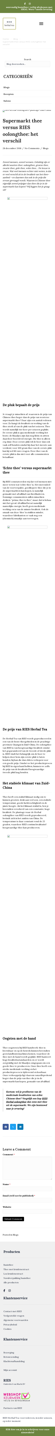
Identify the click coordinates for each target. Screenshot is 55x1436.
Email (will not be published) (19, 1195)
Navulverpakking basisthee (17, 1278)
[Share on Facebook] (6, 1127)
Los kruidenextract (13, 1273)
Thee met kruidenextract (16, 1269)
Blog (15, 39)
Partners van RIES (12, 1408)
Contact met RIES (12, 1311)
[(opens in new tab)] (16, 1396)
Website (7, 1207)
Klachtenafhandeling (14, 1361)
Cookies (7, 1329)
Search (27, 59)
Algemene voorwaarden (15, 1320)
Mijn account (10, 1370)
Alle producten (11, 1282)
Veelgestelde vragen (13, 1315)
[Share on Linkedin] (20, 1127)
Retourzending (11, 1357)
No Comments (32, 148)
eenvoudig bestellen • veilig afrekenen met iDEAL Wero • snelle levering (29, 8)
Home (6, 39)
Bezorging (8, 1352)
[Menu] (41, 23)
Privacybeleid (10, 1324)
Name (6, 1184)
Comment (9, 1154)
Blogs (45, 148)
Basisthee (8, 1264)
